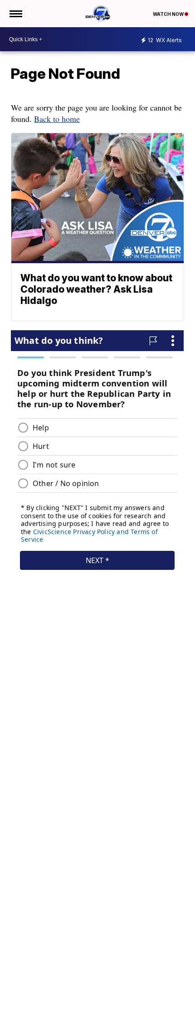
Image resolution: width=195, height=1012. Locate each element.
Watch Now (169, 14)
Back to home (57, 118)
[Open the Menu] (15, 13)
